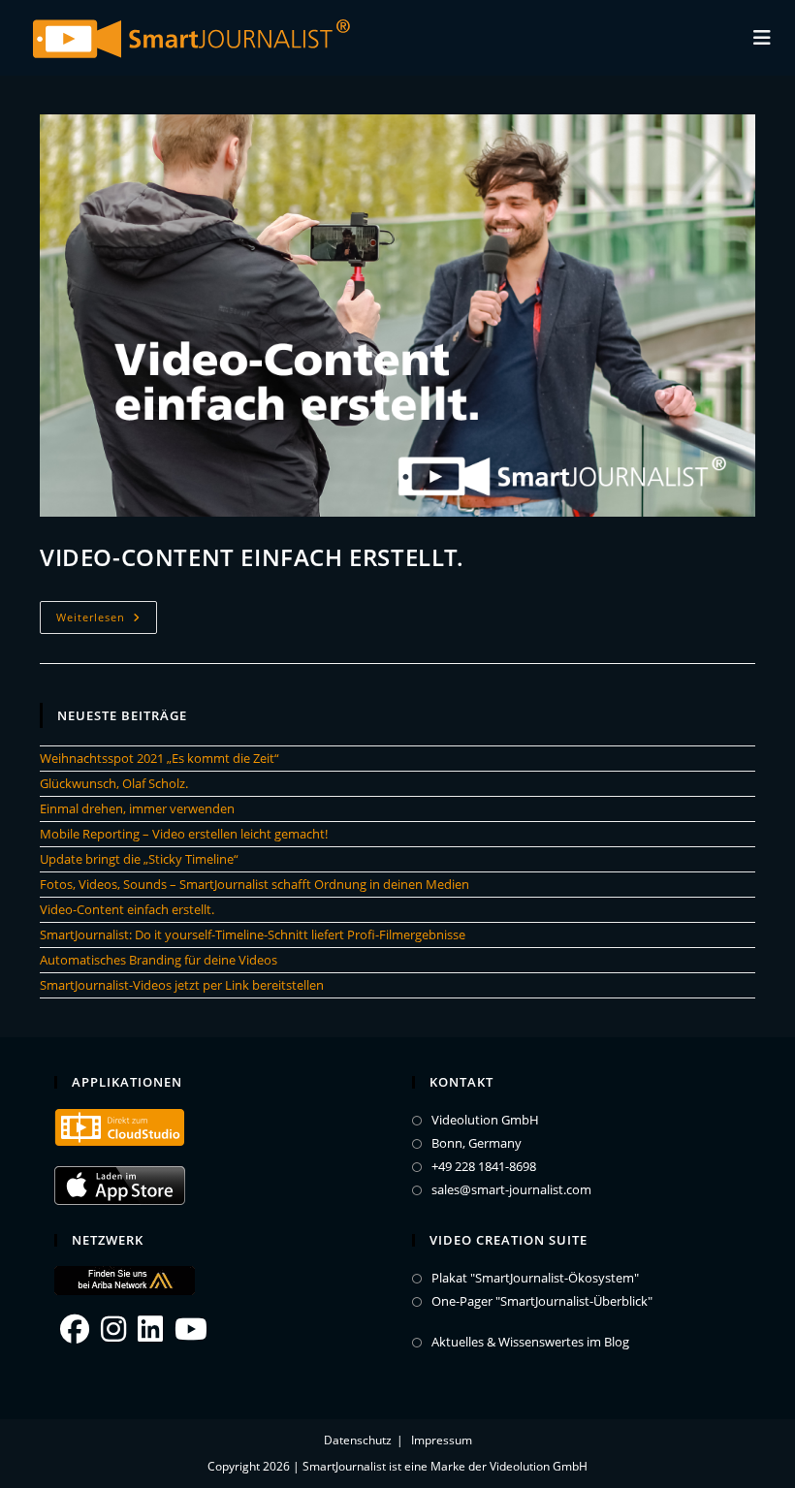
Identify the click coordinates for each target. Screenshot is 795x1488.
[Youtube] (191, 1329)
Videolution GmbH (485, 1120)
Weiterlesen (106, 621)
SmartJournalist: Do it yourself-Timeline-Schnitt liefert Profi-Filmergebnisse (252, 934)
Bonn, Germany (476, 1143)
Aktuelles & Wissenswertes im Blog (530, 1342)
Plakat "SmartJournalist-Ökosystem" (535, 1278)
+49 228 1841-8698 (483, 1166)
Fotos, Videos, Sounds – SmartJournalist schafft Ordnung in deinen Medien (254, 884)
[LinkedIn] (150, 1329)
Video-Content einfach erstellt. (252, 557)
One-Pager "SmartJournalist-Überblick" (541, 1301)
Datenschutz (358, 1440)
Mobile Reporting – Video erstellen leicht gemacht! (184, 833)
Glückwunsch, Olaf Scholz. (114, 783)
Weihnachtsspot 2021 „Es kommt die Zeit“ (159, 758)
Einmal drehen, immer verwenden (137, 808)
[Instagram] (113, 1329)
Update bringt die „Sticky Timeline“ (139, 859)
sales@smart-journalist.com (511, 1190)
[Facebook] (74, 1329)
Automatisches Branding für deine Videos (158, 959)
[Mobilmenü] (762, 37)
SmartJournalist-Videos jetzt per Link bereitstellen (182, 985)
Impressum (441, 1440)
